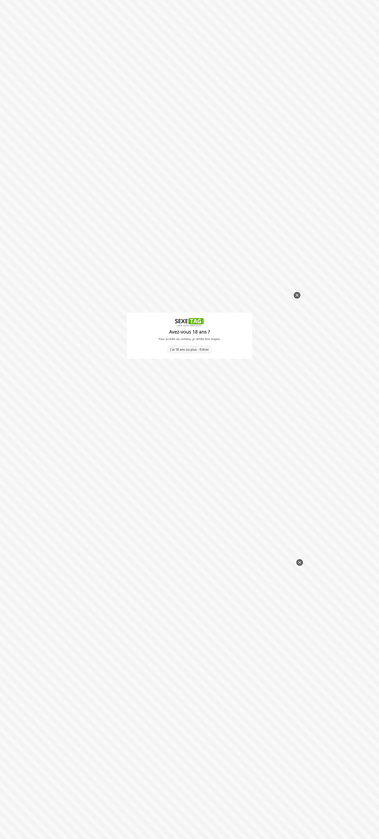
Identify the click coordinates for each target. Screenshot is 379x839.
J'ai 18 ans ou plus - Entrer (189, 349)
